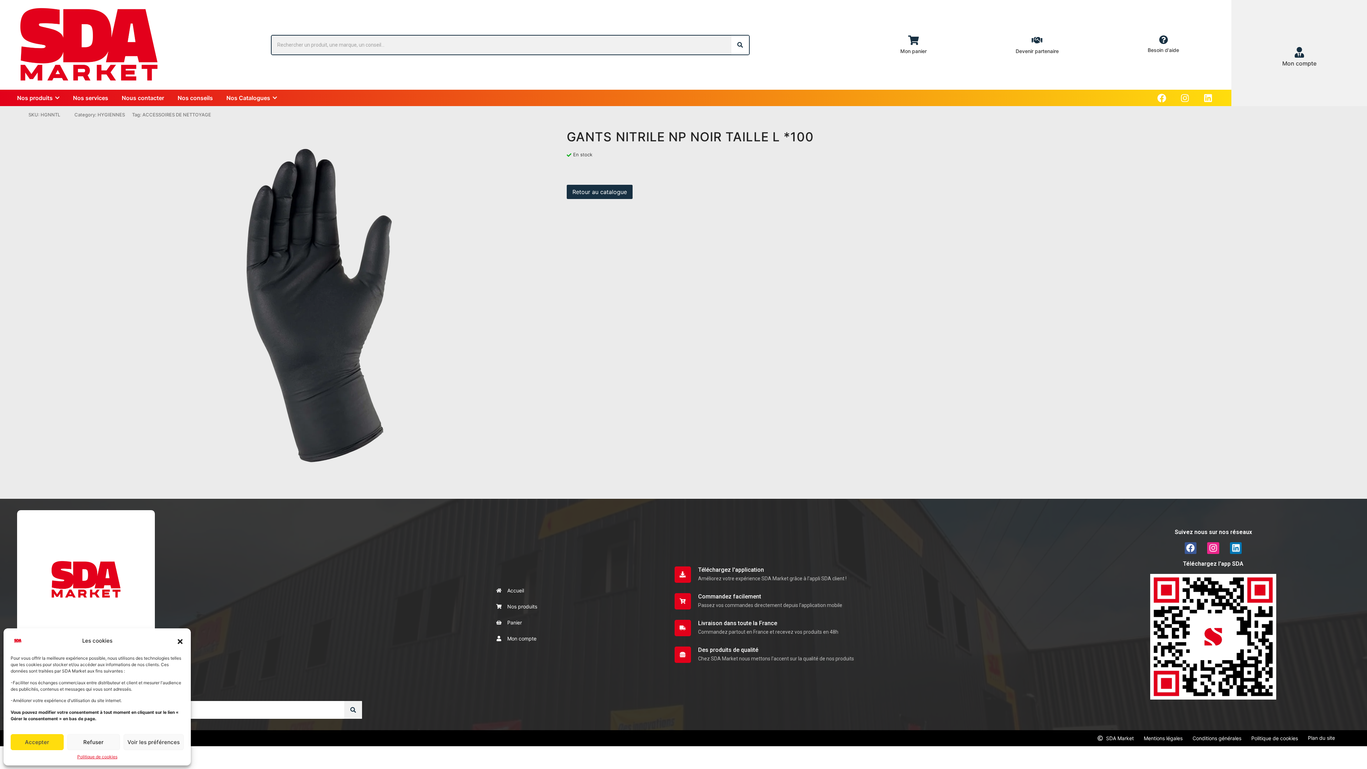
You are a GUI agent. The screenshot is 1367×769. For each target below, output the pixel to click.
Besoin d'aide (1163, 50)
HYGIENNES (111, 114)
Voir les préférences (153, 742)
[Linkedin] (1208, 98)
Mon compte (521, 638)
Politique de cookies (97, 756)
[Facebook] (1162, 98)
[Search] (740, 45)
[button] (180, 640)
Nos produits (522, 606)
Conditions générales (1217, 738)
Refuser (93, 742)
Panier (514, 622)
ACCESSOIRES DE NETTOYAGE (176, 114)
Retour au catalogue (599, 191)
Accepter (37, 742)
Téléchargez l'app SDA (1213, 563)
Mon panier (913, 51)
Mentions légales (1163, 738)
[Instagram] (1185, 98)
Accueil (515, 590)
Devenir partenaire (1037, 51)
